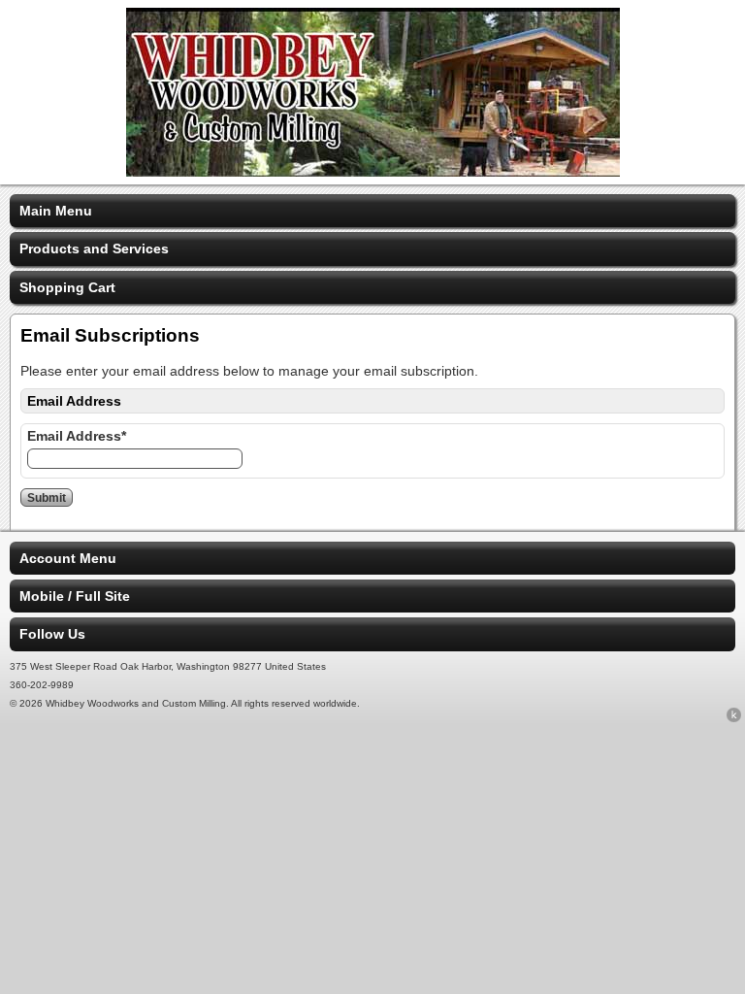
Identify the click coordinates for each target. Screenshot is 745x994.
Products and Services (94, 248)
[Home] (373, 172)
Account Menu (67, 558)
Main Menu (55, 210)
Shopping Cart (67, 287)
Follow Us (52, 634)
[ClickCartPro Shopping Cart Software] (734, 718)
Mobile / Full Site (74, 596)
